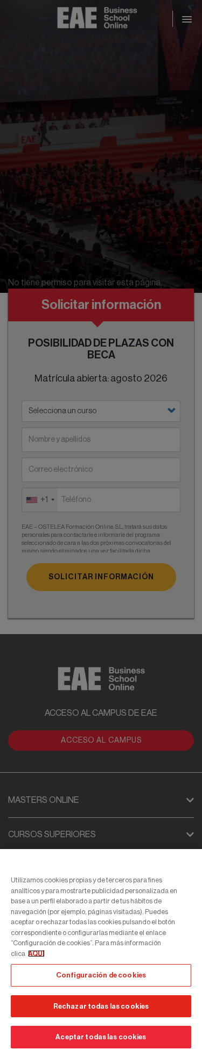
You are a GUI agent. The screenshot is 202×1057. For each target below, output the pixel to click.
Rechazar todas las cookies (101, 1006)
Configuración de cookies (101, 975)
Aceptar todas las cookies (100, 1036)
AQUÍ (36, 953)
